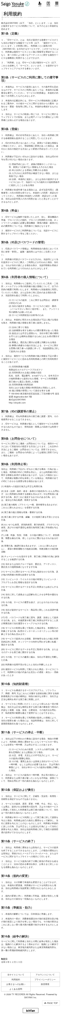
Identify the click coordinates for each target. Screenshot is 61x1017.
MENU (57, 6)
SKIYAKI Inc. (30, 997)
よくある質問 (15, 988)
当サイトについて (15, 974)
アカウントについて (45, 974)
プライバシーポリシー (45, 979)
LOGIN (48, 6)
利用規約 (16, 979)
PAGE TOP (52, 1003)
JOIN (39, 6)
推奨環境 (45, 984)
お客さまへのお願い (15, 984)
